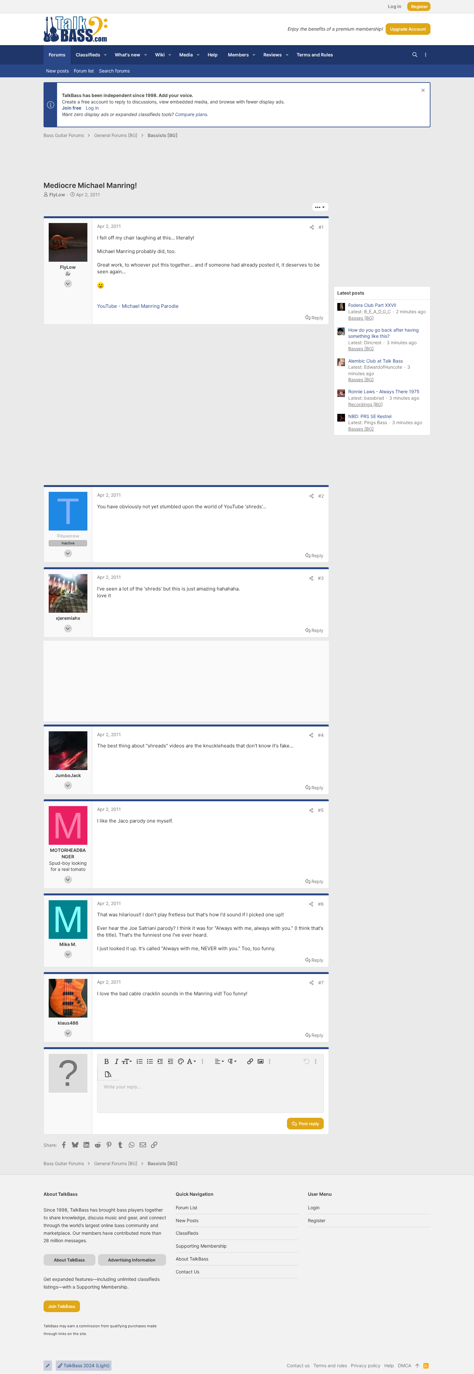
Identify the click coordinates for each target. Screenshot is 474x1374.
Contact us (187, 1271)
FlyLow (57, 194)
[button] (105, 54)
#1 (321, 227)
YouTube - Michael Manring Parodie (138, 306)
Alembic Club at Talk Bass (375, 361)
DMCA (404, 1365)
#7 (321, 982)
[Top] (417, 1365)
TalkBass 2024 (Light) (86, 1365)
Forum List (186, 1207)
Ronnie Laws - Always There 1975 (384, 391)
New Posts (187, 1220)
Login (314, 1207)
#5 (321, 810)
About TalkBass (192, 1259)
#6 (321, 904)
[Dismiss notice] (422, 91)
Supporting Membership (201, 1246)
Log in (92, 108)
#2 (321, 496)
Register (316, 1220)
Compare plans (191, 114)
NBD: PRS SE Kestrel (369, 416)
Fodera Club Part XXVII (372, 305)
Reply (317, 317)
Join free (71, 108)
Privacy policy (365, 1365)
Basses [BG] (361, 318)
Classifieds (187, 1233)
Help (389, 1365)
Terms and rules (330, 1365)
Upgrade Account (408, 29)
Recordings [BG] (365, 404)
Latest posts (350, 293)
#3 (321, 578)
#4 (321, 735)
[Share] (311, 227)
